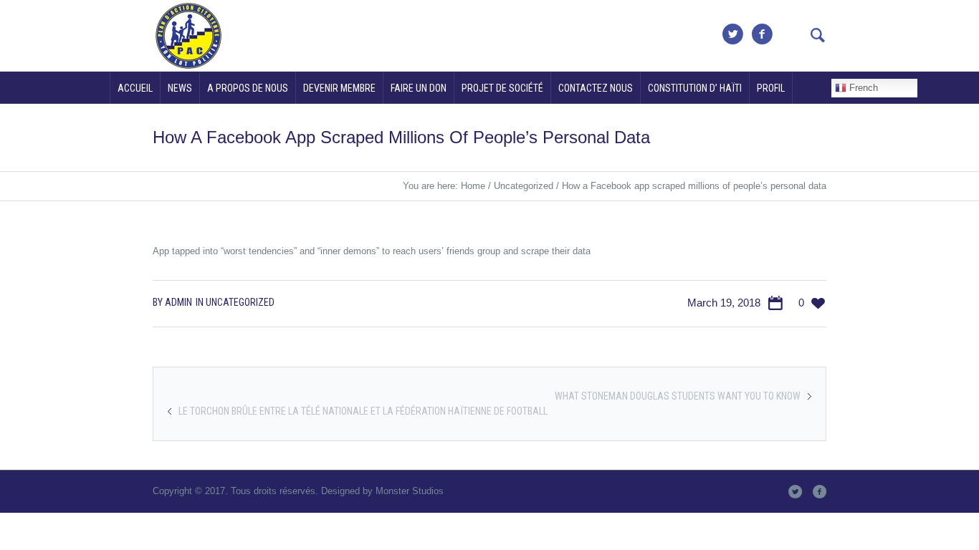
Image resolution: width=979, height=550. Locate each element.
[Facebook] (762, 34)
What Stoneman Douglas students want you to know (678, 396)
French (862, 87)
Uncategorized (523, 185)
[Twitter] (732, 34)
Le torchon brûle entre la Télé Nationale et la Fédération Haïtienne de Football (363, 411)
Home (473, 185)
